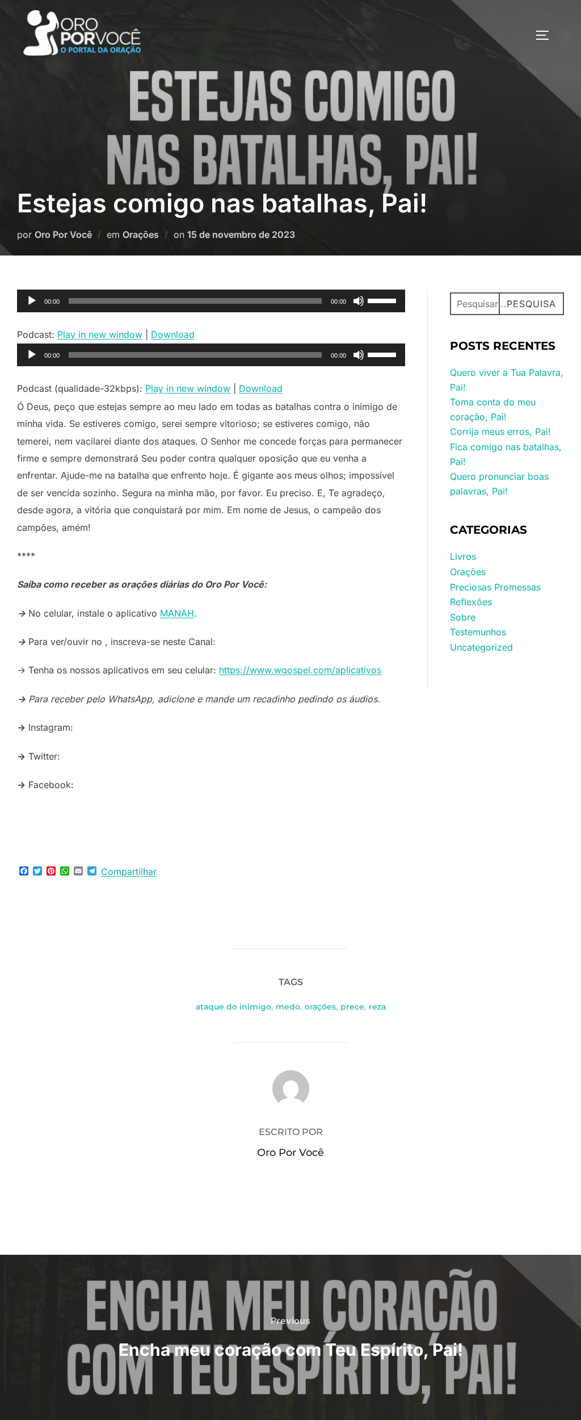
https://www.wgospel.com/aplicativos (300, 670)
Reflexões (471, 602)
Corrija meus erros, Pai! (500, 431)
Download (173, 334)
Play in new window (99, 334)
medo (288, 1007)
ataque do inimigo (233, 1007)
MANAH (177, 613)
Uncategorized (481, 647)
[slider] (383, 300)
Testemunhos (478, 632)
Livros (463, 556)
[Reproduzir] (31, 301)
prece (352, 1007)
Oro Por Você (63, 234)
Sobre (462, 617)
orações (320, 1007)
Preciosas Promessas (495, 587)
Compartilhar (129, 871)
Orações (141, 234)
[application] (211, 301)
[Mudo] (358, 301)
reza (377, 1007)
